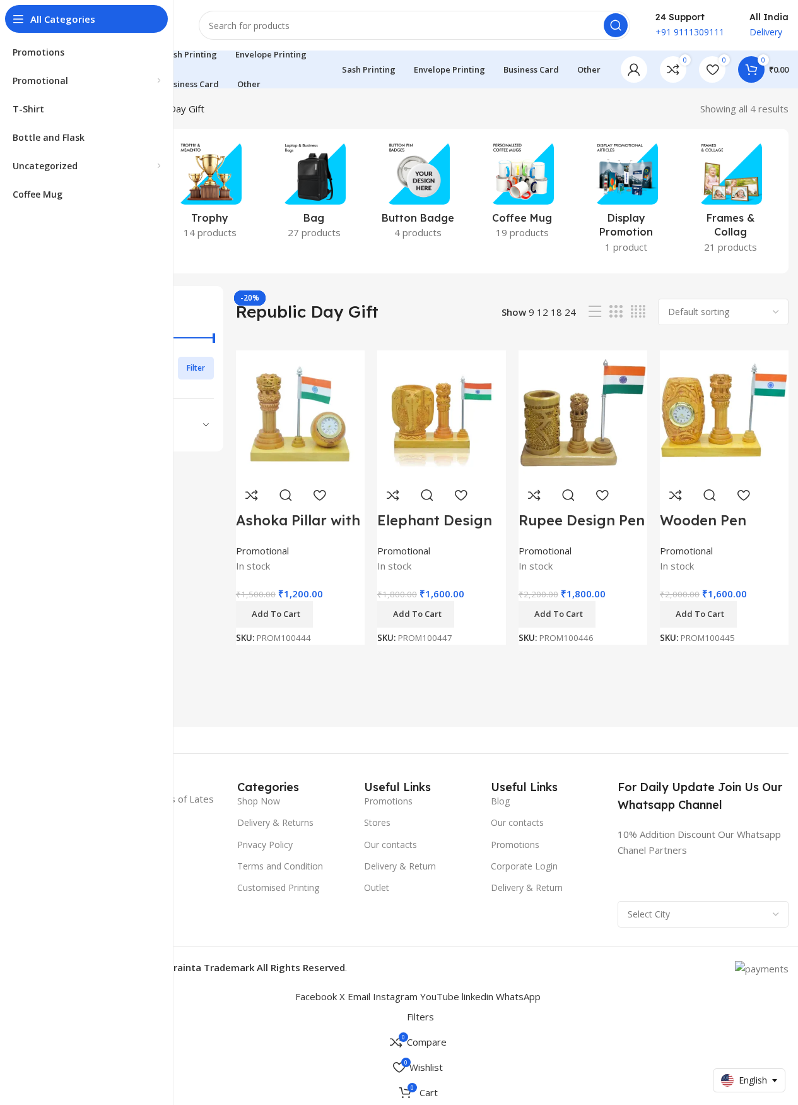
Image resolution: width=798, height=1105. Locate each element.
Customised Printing (278, 887)
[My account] (634, 69)
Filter (196, 367)
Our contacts (390, 845)
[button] (698, 614)
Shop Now (258, 801)
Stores (377, 822)
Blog (500, 801)
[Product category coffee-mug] (522, 193)
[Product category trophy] (209, 193)
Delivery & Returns (275, 822)
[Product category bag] (314, 193)
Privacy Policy (265, 845)
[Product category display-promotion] (626, 201)
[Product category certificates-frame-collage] (730, 201)
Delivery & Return (400, 866)
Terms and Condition (280, 866)
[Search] (616, 25)
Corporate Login (524, 866)
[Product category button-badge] (418, 193)
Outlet (376, 887)
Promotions (388, 801)
